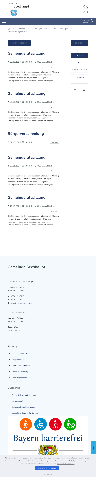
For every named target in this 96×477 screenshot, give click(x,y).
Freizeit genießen (39, 29)
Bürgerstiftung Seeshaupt (23, 407)
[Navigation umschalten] (4, 21)
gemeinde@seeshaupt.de (22, 303)
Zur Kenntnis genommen (47, 468)
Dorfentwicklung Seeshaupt (24, 395)
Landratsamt (17, 401)
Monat (84, 70)
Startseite (21, 29)
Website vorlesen (18, 43)
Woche (75, 70)
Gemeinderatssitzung (27, 53)
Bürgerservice (18, 360)
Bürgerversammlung (26, 133)
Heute (79, 63)
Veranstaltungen (61, 29)
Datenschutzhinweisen (65, 464)
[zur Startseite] (18, 9)
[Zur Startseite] (9, 29)
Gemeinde (78, 43)
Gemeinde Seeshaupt (26, 266)
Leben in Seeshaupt (20, 371)
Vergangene (80, 77)
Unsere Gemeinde (20, 354)
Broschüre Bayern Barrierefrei (25, 413)
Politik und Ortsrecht (21, 366)
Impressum (48, 474)
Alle (81, 55)
